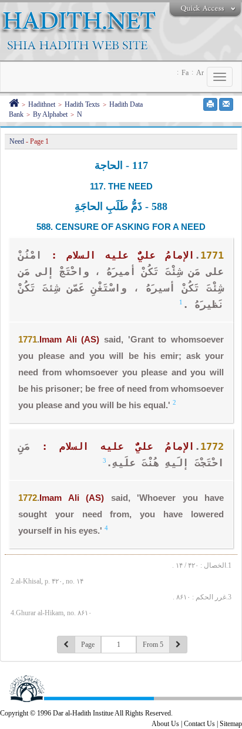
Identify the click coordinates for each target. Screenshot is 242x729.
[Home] (14, 104)
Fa (185, 73)
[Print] (210, 104)
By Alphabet (50, 114)
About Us (165, 724)
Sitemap (231, 724)
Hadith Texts (82, 104)
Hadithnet (41, 104)
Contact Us (199, 724)
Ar (200, 73)
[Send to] (226, 104)
